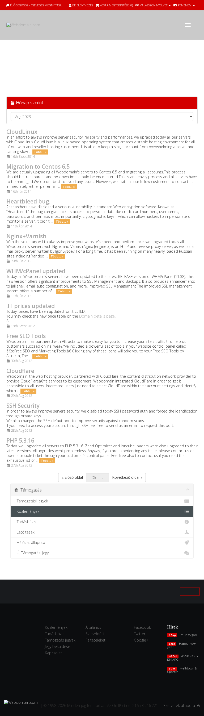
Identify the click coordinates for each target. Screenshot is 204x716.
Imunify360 (188, 635)
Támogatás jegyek (60, 640)
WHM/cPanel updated (35, 271)
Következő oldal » (127, 477)
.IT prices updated (30, 306)
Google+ (141, 640)
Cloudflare (20, 370)
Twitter (139, 633)
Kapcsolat (53, 652)
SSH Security (23, 405)
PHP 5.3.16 (20, 440)
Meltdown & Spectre (182, 670)
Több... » (40, 152)
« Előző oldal (72, 477)
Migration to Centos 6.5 (38, 166)
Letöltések (25, 532)
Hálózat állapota (30, 542)
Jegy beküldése (57, 646)
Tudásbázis (25, 521)
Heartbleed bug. (28, 201)
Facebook (142, 627)
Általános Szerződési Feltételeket (95, 634)
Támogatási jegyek (31, 500)
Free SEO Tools (26, 336)
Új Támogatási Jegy (32, 552)
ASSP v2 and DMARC (183, 657)
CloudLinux (21, 131)
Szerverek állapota (179, 705)
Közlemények (27, 511)
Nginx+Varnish (26, 236)
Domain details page (97, 316)
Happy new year (181, 645)
